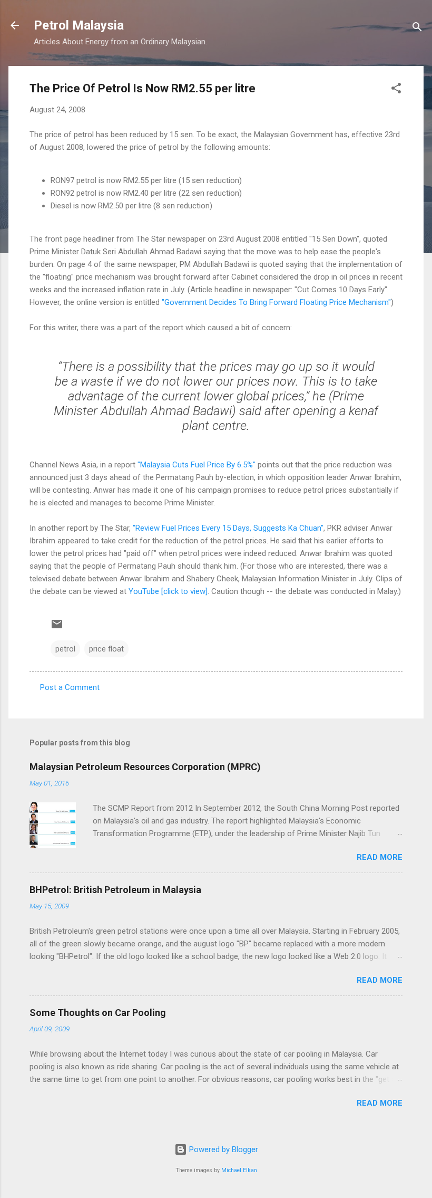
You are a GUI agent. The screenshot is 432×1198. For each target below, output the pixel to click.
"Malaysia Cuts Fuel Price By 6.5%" (197, 464)
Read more (379, 857)
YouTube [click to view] (168, 591)
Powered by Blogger (222, 1149)
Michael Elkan (239, 1170)
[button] (396, 90)
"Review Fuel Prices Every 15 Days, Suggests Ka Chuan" (228, 528)
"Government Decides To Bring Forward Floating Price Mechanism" (276, 302)
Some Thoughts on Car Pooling (98, 1012)
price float (106, 649)
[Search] (417, 29)
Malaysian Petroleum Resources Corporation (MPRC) (145, 766)
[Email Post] (57, 627)
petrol (65, 649)
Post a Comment (70, 687)
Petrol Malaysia (79, 25)
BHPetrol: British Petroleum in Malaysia (115, 889)
